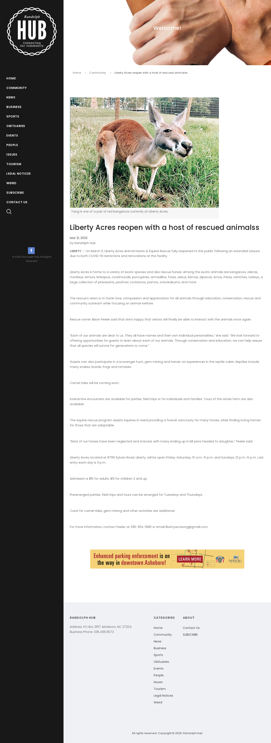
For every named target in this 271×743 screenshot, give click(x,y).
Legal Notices (18, 173)
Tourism (13, 164)
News (10, 97)
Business (14, 107)
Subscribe (15, 193)
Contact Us (17, 202)
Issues (11, 154)
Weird (11, 183)
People (12, 145)
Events (12, 135)
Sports (12, 116)
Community (16, 88)
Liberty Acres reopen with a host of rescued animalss (151, 73)
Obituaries (15, 126)
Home (11, 78)
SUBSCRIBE (190, 635)
